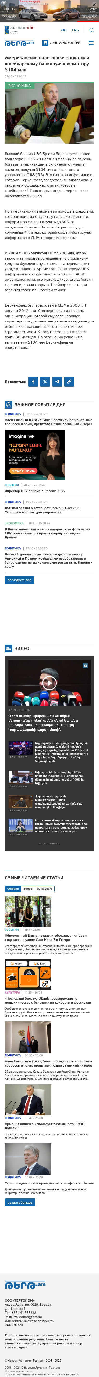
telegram (57, 382)
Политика (13, 414)
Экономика (19, 86)
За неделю (44, 888)
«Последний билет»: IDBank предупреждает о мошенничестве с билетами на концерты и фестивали (48, 1000)
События (12, 485)
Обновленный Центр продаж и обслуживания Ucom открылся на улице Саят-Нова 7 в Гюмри (46, 938)
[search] (92, 30)
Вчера (28, 888)
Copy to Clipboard (69, 382)
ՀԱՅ (63, 30)
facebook (33, 382)
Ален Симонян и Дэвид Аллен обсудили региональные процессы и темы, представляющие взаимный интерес (49, 422)
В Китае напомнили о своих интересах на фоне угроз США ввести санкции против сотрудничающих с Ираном (47, 533)
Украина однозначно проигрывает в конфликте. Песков (49, 1183)
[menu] (91, 43)
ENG (75, 30)
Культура (12, 992)
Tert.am (19, 43)
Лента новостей (65, 43)
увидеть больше (20, 1202)
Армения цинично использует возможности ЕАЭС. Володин (45, 1126)
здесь (22, 1347)
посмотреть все (19, 580)
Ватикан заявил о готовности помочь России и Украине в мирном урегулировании (42, 510)
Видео (21, 648)
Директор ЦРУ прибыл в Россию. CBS (35, 491)
